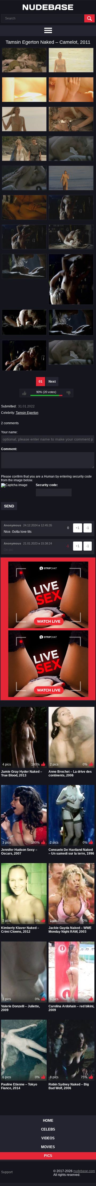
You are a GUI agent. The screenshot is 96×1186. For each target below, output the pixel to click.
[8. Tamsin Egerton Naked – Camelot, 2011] (71, 159)
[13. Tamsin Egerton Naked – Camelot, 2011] (24, 247)
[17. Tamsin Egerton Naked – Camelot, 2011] (24, 333)
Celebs (48, 1129)
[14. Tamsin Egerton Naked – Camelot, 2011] (71, 247)
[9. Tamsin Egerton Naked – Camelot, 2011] (24, 188)
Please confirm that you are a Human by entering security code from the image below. (46, 478)
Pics (48, 1156)
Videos (48, 1138)
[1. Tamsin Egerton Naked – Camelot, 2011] (24, 71)
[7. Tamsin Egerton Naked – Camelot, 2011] (24, 159)
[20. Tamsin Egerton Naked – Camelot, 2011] (71, 363)
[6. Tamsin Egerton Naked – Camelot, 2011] (71, 129)
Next (52, 381)
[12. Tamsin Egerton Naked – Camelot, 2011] (71, 218)
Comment (8, 449)
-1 (87, 528)
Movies (48, 1147)
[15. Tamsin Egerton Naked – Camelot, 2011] (24, 277)
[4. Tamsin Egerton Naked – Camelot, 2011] (71, 100)
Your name (9, 432)
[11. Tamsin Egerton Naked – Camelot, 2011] (24, 218)
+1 (77, 528)
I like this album (24, 393)
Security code (46, 485)
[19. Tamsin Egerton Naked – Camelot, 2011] (24, 369)
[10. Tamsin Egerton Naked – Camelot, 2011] (71, 188)
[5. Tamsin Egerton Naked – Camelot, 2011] (24, 129)
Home (48, 1121)
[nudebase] (48, 7)
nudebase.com (84, 1171)
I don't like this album (68, 393)
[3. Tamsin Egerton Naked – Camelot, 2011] (24, 100)
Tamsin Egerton (27, 413)
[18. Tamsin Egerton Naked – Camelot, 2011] (71, 333)
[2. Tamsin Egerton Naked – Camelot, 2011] (71, 71)
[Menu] (48, 31)
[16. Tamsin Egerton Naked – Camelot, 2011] (71, 303)
